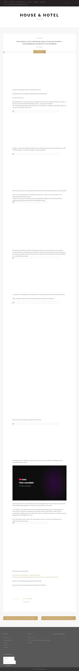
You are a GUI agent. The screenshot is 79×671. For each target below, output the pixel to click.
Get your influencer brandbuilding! (16, 4)
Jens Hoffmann (27, 598)
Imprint (30, 642)
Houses (35, 2)
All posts (39, 47)
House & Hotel (39, 15)
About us (12, 2)
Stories (42, 2)
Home (5, 2)
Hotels (29, 2)
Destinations (21, 2)
